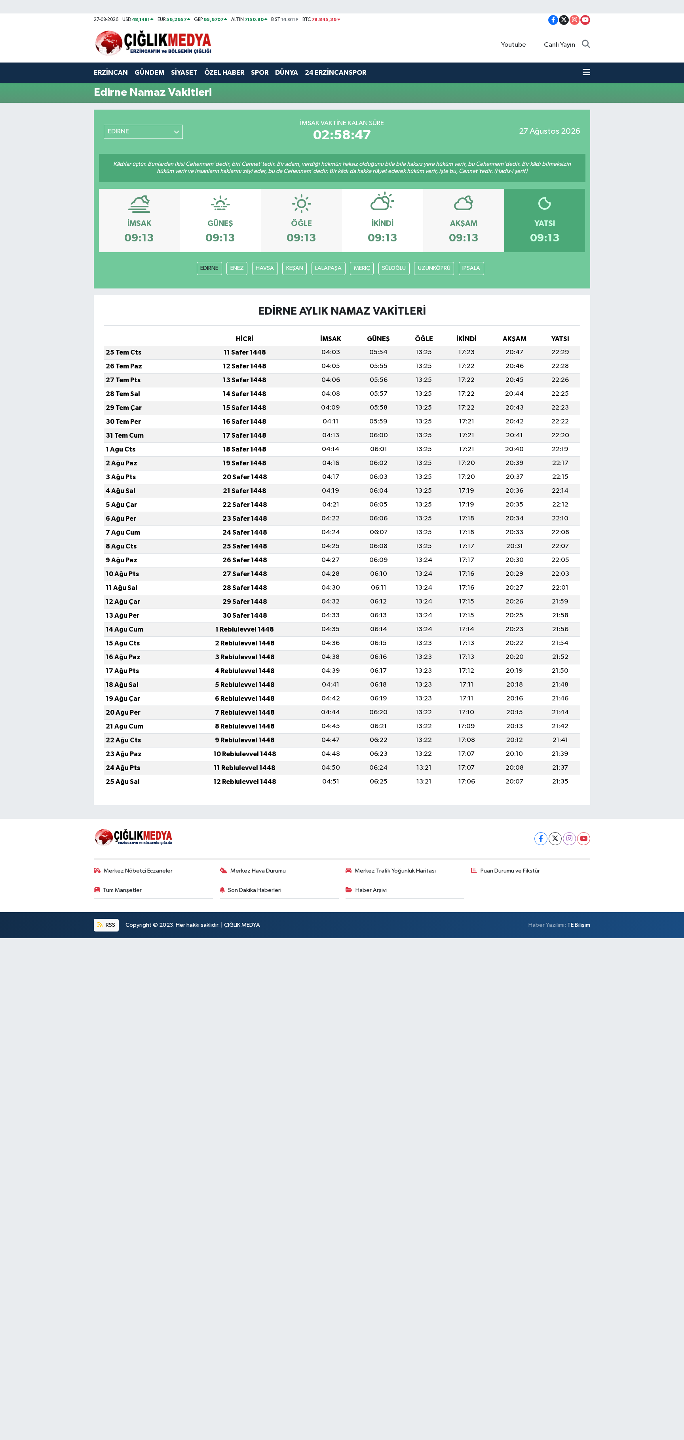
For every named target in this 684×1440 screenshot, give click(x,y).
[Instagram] (569, 838)
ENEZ (237, 268)
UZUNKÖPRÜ (434, 268)
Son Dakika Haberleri (254, 890)
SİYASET (184, 72)
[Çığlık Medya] (153, 44)
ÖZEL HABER (224, 72)
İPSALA (471, 268)
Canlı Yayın (559, 45)
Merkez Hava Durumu (258, 871)
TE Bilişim (578, 925)
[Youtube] (583, 838)
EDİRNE (209, 268)
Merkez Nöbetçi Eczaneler (138, 871)
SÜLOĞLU (394, 268)
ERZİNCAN (111, 72)
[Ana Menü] (586, 73)
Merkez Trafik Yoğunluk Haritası (395, 871)
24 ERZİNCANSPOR (335, 72)
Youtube (513, 45)
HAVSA (265, 268)
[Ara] (586, 45)
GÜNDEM (149, 72)
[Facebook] (540, 838)
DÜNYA (286, 72)
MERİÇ (362, 268)
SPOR (259, 72)
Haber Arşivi (371, 890)
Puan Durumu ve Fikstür (510, 871)
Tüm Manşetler (122, 890)
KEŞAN (294, 268)
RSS (109, 925)
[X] (555, 838)
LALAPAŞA (328, 268)
